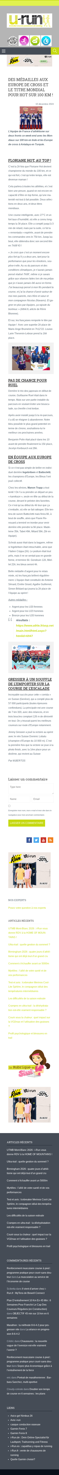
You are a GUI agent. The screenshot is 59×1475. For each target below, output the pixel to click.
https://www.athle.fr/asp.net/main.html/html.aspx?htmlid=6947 (35, 631)
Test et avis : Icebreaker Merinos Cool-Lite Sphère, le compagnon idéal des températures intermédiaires (28, 986)
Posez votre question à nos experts (27, 908)
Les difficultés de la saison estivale (27, 998)
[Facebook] (29, 840)
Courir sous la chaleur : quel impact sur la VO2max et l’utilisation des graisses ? (29, 1021)
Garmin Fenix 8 (18, 1433)
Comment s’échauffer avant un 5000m (29, 963)
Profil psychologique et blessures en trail (28, 1246)
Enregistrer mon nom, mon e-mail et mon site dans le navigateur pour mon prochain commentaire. (30, 812)
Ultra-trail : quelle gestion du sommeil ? (29, 944)
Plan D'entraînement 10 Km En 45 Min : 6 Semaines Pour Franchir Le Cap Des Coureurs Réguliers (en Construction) (29, 1304)
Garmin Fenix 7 (18, 1428)
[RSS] (50, 840)
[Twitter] (36, 840)
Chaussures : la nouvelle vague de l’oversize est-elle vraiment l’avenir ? (27, 1345)
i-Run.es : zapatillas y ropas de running (31, 1446)
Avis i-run (15, 1420)
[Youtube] (43, 840)
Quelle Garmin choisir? (22, 1459)
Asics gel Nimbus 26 (21, 1415)
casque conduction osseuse (25, 1424)
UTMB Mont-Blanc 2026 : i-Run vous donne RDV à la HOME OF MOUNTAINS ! (28, 932)
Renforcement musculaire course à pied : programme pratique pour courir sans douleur (29, 1272)
